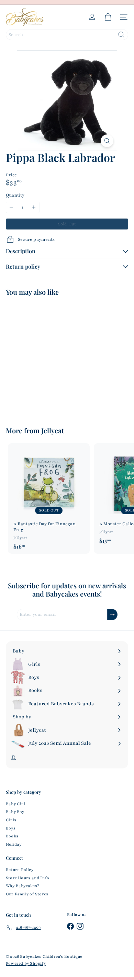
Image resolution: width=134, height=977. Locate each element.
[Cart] (108, 17)
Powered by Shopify (26, 963)
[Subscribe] (112, 614)
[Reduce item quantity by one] (11, 207)
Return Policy (19, 869)
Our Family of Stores (27, 894)
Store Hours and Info (27, 878)
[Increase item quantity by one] (34, 207)
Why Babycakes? (22, 885)
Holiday (13, 844)
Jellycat (52, 430)
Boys (10, 828)
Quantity (15, 195)
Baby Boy (15, 811)
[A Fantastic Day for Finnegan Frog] (48, 498)
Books (12, 836)
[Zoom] (107, 140)
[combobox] (67, 34)
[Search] (121, 34)
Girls (11, 820)
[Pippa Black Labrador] (48, 357)
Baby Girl (15, 804)
